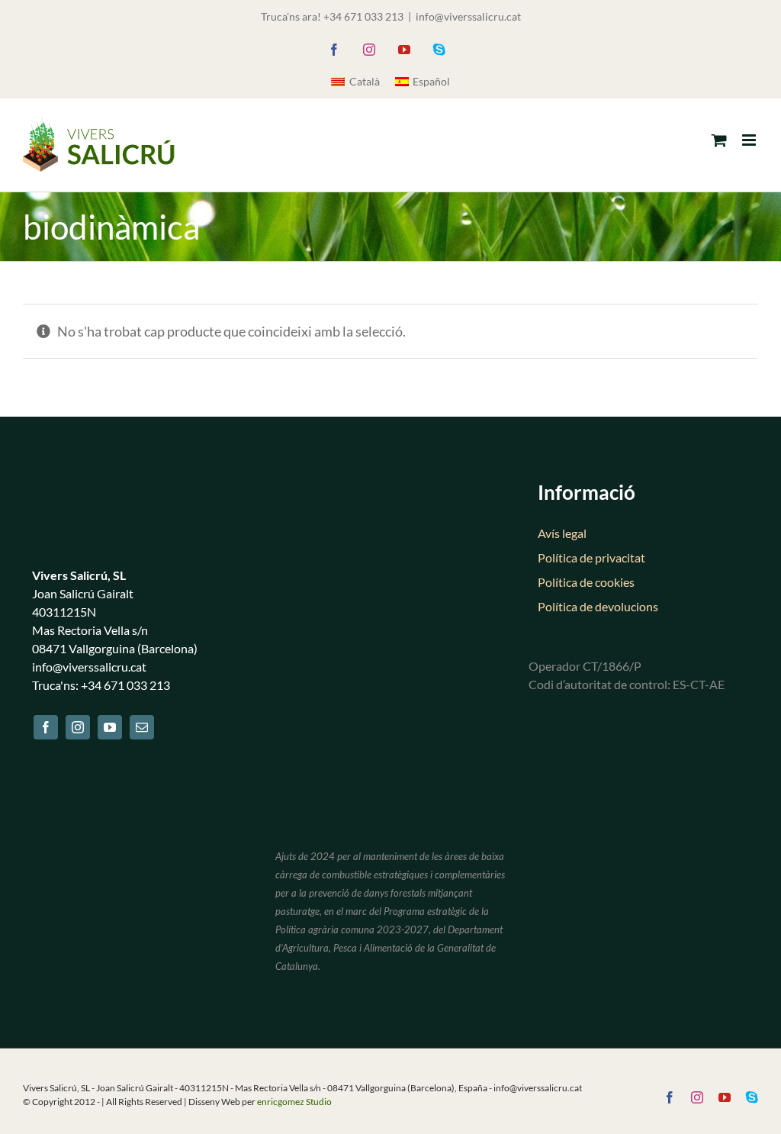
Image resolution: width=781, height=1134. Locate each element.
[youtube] (110, 727)
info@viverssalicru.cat (468, 16)
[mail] (142, 727)
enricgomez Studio (294, 1101)
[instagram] (78, 727)
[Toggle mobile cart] (719, 140)
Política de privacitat (591, 557)
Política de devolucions (598, 606)
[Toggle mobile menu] (750, 140)
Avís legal (562, 533)
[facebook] (46, 727)
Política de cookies (586, 582)
